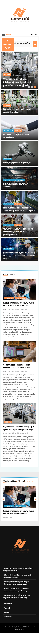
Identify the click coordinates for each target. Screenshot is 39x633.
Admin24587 (9, 309)
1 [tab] (29, 87)
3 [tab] (35, 87)
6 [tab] (29, 481)
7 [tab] (32, 481)
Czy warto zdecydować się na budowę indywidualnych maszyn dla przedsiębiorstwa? (18, 231)
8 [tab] (35, 481)
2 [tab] (32, 87)
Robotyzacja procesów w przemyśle (17, 162)
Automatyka (13, 73)
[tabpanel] (19, 502)
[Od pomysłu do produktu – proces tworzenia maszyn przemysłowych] (19, 351)
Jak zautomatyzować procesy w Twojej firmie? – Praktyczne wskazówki (23, 82)
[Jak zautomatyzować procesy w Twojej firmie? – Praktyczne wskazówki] (19, 289)
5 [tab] (27, 481)
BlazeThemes (19, 629)
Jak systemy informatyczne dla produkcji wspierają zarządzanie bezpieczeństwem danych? (19, 255)
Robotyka (7, 159)
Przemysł (7, 105)
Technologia (25, 73)
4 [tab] (24, 481)
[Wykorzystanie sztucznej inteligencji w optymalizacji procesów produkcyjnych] (19, 413)
